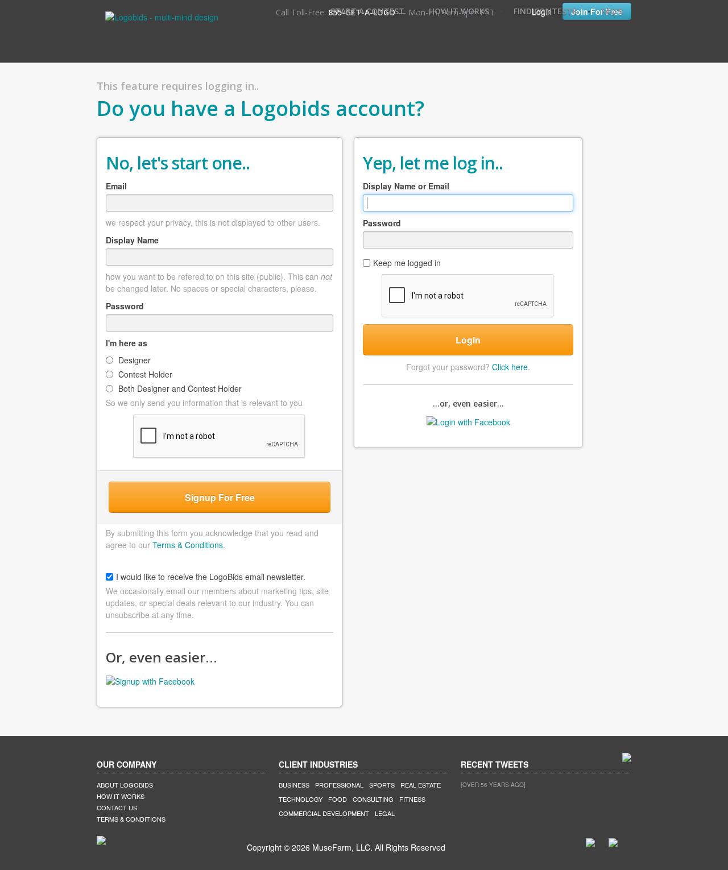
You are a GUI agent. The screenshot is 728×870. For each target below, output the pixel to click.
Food (337, 798)
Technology (300, 798)
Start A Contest (367, 11)
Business (294, 784)
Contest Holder (144, 374)
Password (125, 306)
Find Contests (545, 11)
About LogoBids (125, 784)
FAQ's (612, 11)
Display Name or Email (406, 186)
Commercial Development (324, 813)
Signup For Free (220, 497)
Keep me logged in (407, 262)
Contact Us (117, 807)
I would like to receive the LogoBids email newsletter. (210, 576)
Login (468, 339)
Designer (133, 360)
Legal (385, 813)
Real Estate (420, 784)
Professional (339, 784)
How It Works (459, 11)
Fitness (412, 798)
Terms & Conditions (187, 544)
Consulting (373, 798)
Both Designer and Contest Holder (179, 388)
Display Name (132, 240)
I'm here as (126, 343)
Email (116, 186)
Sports (382, 784)
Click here (510, 366)
